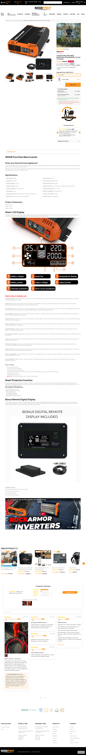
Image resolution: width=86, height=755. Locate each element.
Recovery (55, 736)
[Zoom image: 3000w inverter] (29, 46)
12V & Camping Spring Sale (16, 20)
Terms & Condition (74, 738)
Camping (55, 731)
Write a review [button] (70, 592)
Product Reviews (74, 742)
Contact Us (73, 731)
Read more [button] (61, 644)
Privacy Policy (73, 736)
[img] (8, 617)
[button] (6, 77)
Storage (55, 729)
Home (8, 20)
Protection (56, 727)
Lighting (55, 742)
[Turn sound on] (79, 45)
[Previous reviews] (57, 132)
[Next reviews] (80, 132)
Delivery (72, 727)
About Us (72, 729)
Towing (54, 740)
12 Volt (54, 738)
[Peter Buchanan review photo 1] (16, 638)
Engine (54, 733)
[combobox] (51, 2)
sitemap (72, 740)
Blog (71, 733)
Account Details (5, 727)
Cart (2, 729)
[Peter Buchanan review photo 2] (6, 655)
